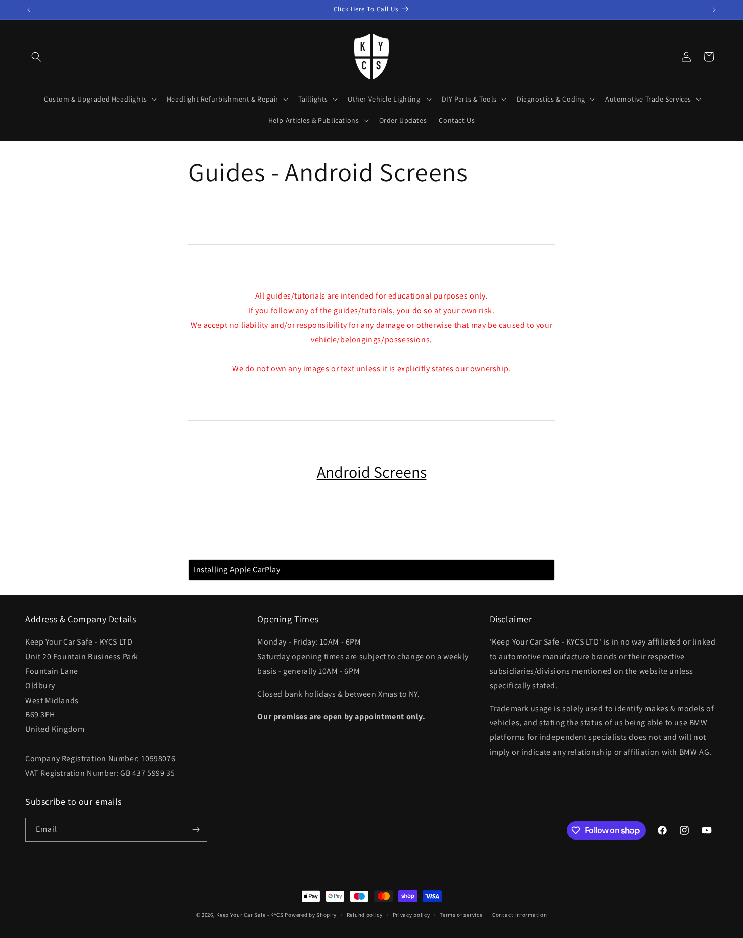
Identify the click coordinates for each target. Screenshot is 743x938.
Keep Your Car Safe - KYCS (250, 914)
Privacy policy (411, 914)
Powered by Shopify (311, 914)
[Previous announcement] (29, 9)
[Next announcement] (714, 9)
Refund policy (365, 914)
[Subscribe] (195, 830)
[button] (36, 56)
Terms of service (461, 914)
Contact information (519, 914)
